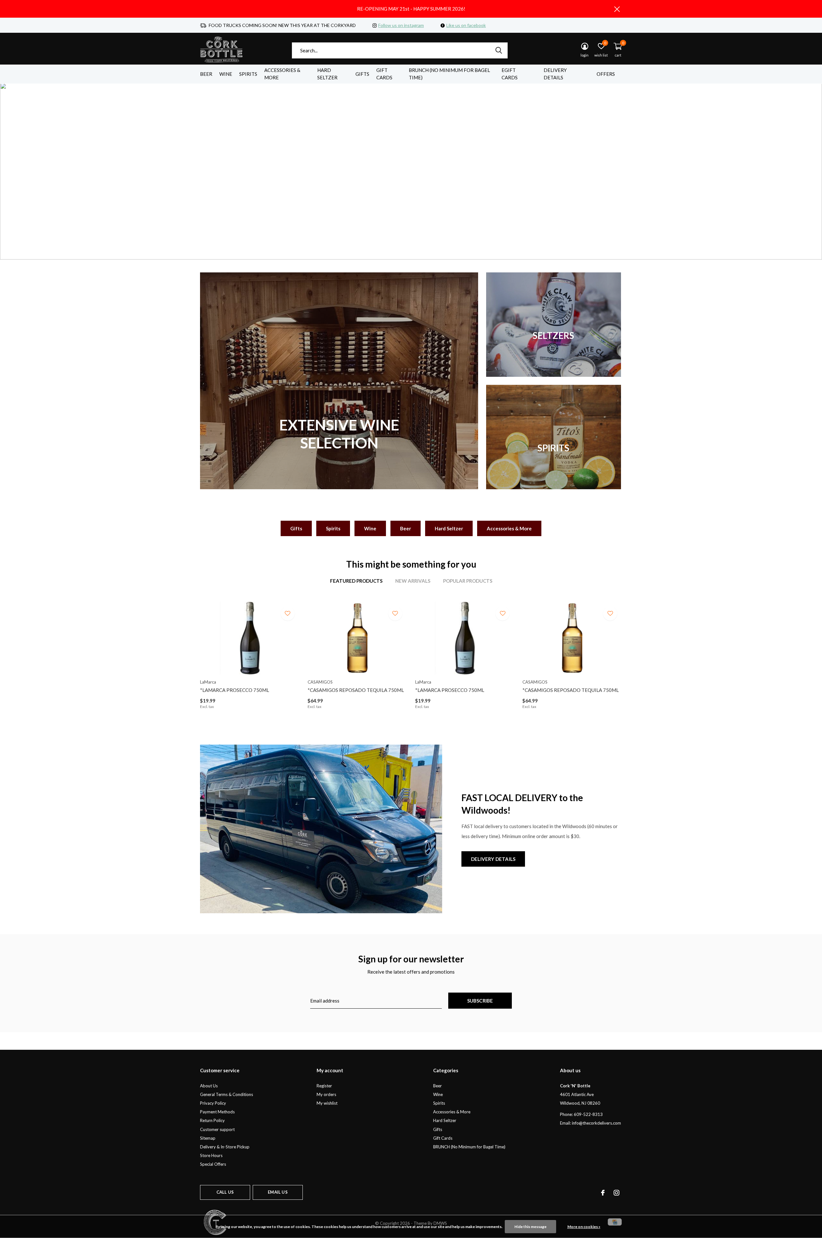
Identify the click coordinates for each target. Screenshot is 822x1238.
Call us (225, 1192)
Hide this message (530, 1226)
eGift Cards (510, 74)
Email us (277, 1192)
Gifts (362, 74)
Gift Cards (384, 74)
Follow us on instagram (401, 25)
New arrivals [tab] (412, 581)
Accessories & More (282, 74)
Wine (225, 74)
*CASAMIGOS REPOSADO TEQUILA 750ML (356, 690)
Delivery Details (555, 74)
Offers (606, 74)
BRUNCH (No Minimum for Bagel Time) (449, 74)
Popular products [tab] (467, 581)
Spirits (248, 74)
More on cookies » (583, 1226)
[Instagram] (616, 1193)
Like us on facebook (466, 25)
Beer (206, 74)
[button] (402, 248)
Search (499, 50)
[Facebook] (603, 1193)
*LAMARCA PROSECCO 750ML (234, 690)
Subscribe (480, 1001)
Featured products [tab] (356, 581)
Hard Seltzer (327, 74)
